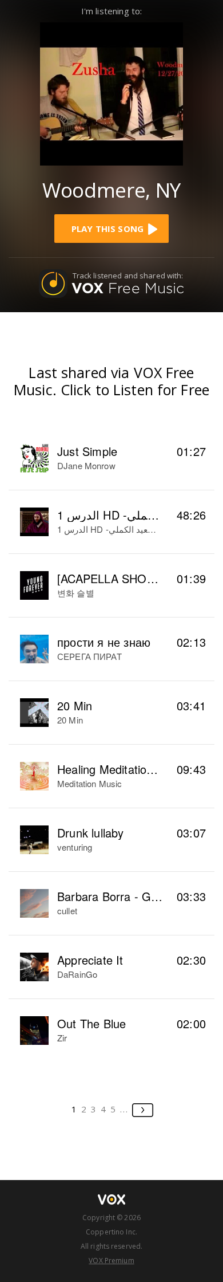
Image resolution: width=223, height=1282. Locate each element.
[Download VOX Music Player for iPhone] (111, 92)
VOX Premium (111, 1260)
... (124, 1109)
